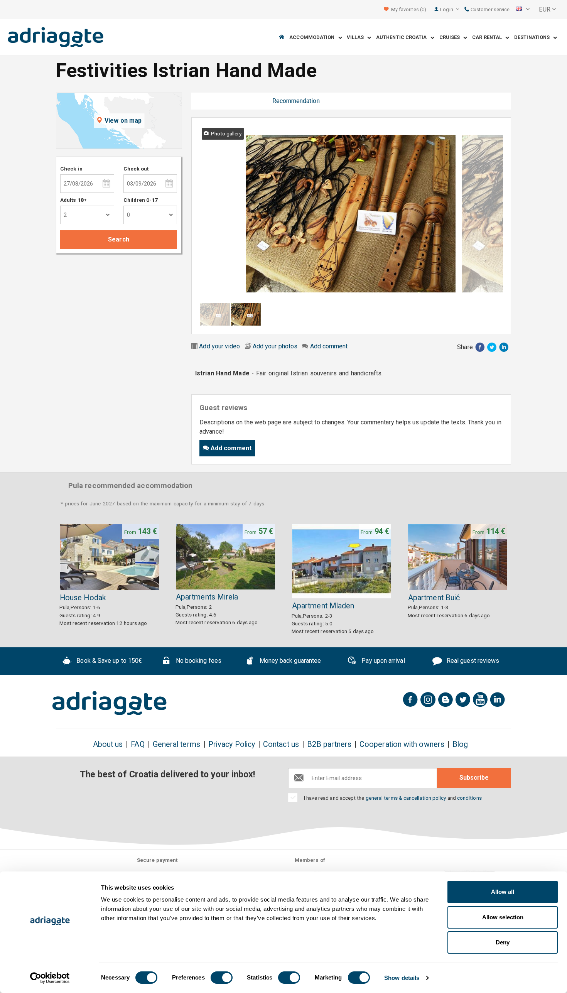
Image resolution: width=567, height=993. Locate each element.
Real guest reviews (472, 660)
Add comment (329, 346)
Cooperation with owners (401, 744)
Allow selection (502, 917)
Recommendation (296, 101)
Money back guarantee (289, 660)
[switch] (222, 977)
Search (118, 239)
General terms (176, 744)
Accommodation (313, 38)
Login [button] (447, 9)
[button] (523, 9)
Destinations (533, 38)
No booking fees (197, 660)
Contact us (281, 744)
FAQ (137, 744)
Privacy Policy (231, 744)
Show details (401, 977)
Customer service (489, 9)
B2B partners (329, 744)
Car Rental (488, 38)
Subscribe (474, 777)
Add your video (219, 346)
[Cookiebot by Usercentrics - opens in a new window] (50, 978)
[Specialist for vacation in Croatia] (109, 703)
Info (202, 101)
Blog (460, 744)
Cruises (451, 38)
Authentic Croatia (403, 38)
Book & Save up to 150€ (108, 660)
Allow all (502, 891)
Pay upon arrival (382, 660)
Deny (503, 942)
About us (108, 744)
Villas (357, 38)
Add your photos (275, 346)
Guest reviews (240, 101)
